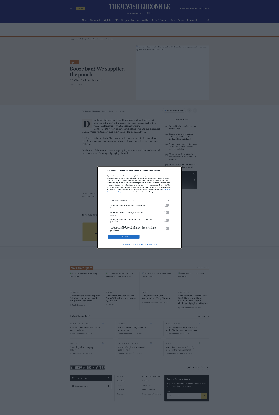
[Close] (177, 171)
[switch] (166, 205)
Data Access (139, 244)
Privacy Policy (152, 244)
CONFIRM (124, 237)
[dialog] (139, 207)
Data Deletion (127, 244)
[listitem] (139, 200)
